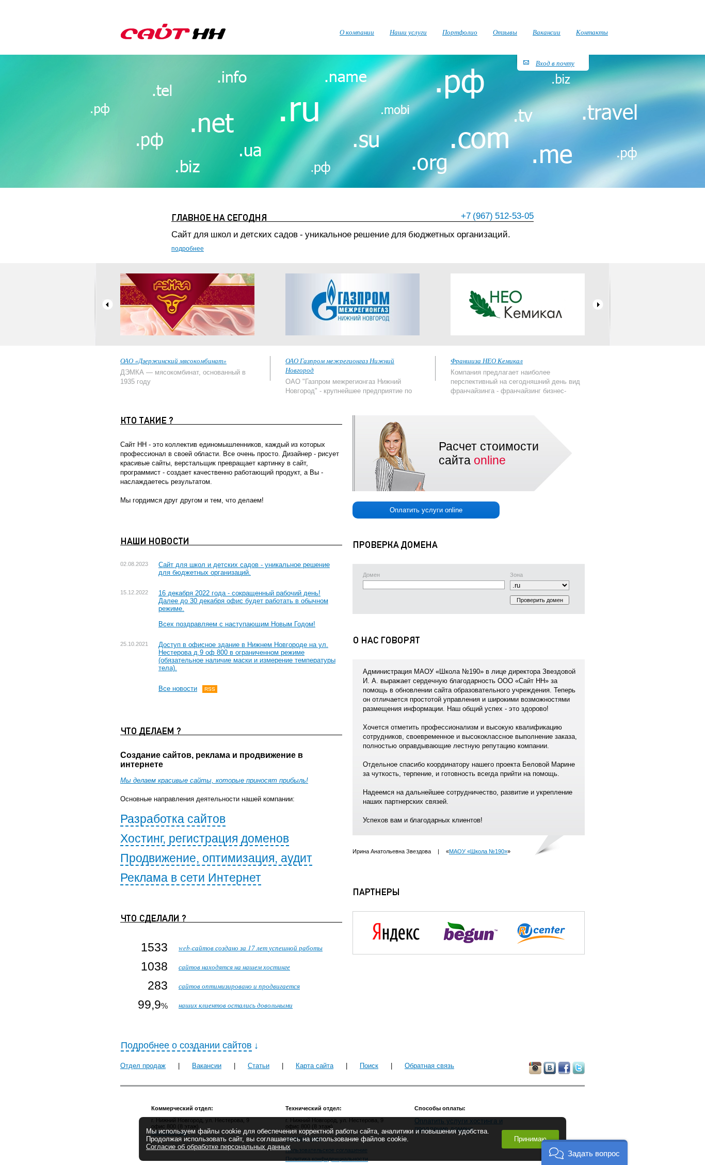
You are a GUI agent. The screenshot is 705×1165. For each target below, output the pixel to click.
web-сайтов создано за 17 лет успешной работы (251, 947)
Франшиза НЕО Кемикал (487, 360)
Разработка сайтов (173, 819)
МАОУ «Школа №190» (478, 851)
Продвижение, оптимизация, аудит (216, 858)
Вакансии (206, 1066)
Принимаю (530, 1139)
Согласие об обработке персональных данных (218, 1147)
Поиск (369, 1066)
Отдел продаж (143, 1066)
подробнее (187, 248)
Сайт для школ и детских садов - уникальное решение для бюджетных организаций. (244, 568)
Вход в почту (555, 63)
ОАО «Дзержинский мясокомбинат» (173, 360)
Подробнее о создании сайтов (186, 1045)
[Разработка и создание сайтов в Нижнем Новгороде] (173, 31)
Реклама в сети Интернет (190, 877)
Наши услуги (408, 32)
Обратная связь (429, 1066)
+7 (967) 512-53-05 (497, 216)
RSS (209, 689)
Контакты (592, 32)
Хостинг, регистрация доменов (204, 838)
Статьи (258, 1066)
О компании (357, 32)
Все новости (177, 688)
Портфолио (459, 32)
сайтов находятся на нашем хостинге (234, 967)
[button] (584, 1152)
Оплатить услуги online (426, 510)
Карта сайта (314, 1066)
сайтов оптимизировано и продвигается (239, 986)
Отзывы (505, 32)
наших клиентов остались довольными (236, 1005)
